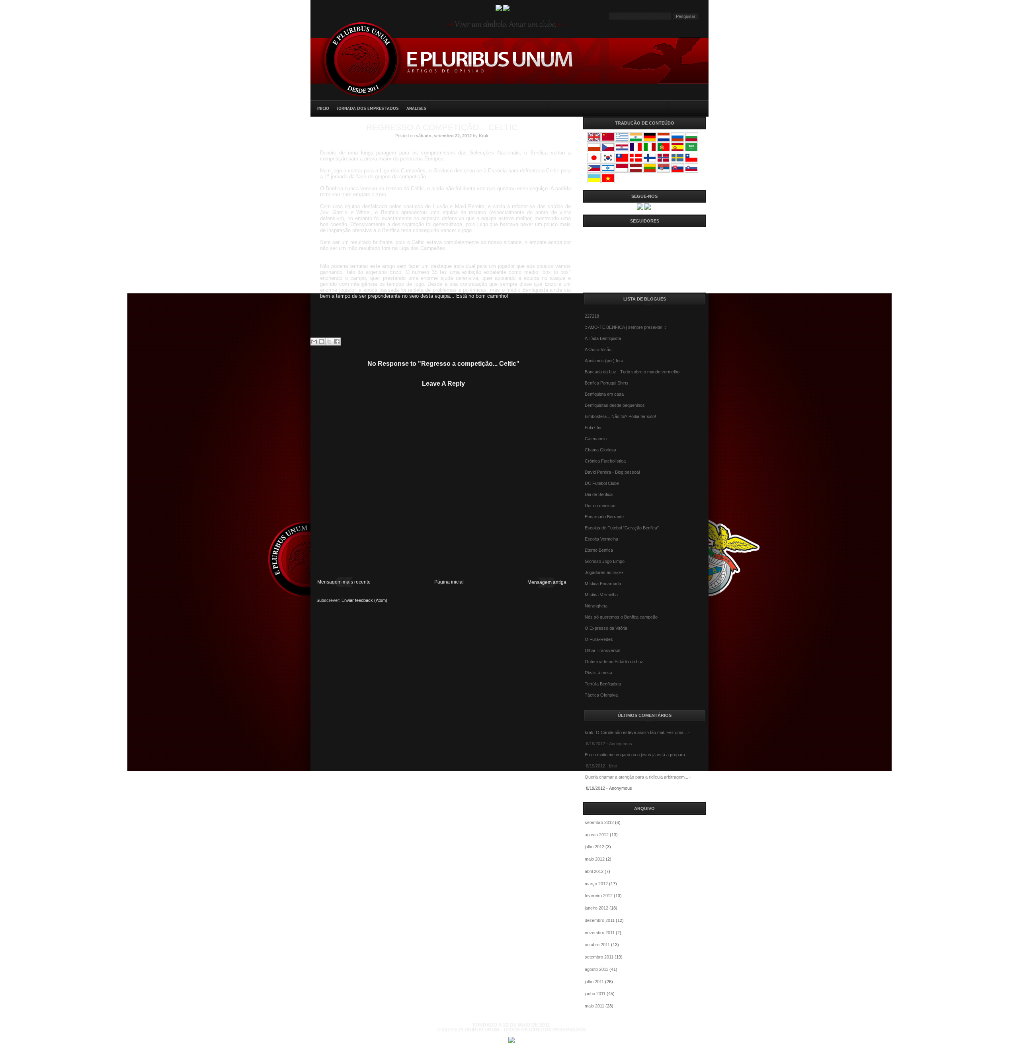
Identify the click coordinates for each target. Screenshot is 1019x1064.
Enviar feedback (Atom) (364, 600)
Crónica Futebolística (605, 461)
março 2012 (596, 883)
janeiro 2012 (596, 908)
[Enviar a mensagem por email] (314, 342)
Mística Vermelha (601, 594)
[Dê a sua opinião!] (322, 342)
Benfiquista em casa (604, 394)
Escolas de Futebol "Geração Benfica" (622, 527)
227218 (592, 316)
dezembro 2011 (600, 920)
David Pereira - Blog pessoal (612, 472)
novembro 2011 (600, 932)
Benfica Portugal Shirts (607, 383)
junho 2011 (595, 993)
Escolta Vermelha (601, 539)
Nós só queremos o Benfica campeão (621, 617)
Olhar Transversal (602, 650)
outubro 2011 (597, 944)
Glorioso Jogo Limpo (605, 561)
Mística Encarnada (603, 583)
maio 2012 (595, 859)
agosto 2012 (597, 834)
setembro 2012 (599, 822)
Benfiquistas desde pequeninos (615, 405)
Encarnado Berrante (604, 516)
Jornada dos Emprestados (368, 108)
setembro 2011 (599, 957)
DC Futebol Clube (602, 483)
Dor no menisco (600, 505)
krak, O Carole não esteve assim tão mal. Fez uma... (636, 732)
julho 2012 (594, 846)
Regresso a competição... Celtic (441, 127)
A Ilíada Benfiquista (603, 338)
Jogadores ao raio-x (604, 572)
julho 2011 (594, 981)
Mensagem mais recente (344, 582)
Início (323, 108)
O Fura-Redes (599, 639)
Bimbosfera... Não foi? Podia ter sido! (620, 416)
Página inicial (449, 582)
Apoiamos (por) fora (604, 360)
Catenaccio (596, 438)
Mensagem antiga (546, 582)
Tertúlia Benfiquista (603, 683)
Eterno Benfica (599, 550)
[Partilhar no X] (329, 342)
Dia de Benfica (599, 494)
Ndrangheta (596, 605)
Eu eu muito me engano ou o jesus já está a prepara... (637, 754)
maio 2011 (594, 1005)
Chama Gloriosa (600, 449)
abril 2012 (594, 871)
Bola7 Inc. (594, 427)
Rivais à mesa (598, 672)
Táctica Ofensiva (601, 695)
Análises (416, 108)
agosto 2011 (596, 969)
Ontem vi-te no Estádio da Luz (614, 661)
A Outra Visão (598, 349)
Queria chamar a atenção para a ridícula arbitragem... (636, 777)
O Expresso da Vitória (606, 628)
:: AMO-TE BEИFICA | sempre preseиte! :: (625, 327)
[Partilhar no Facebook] (337, 342)
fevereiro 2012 (599, 895)
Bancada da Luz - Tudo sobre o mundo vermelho (632, 371)
